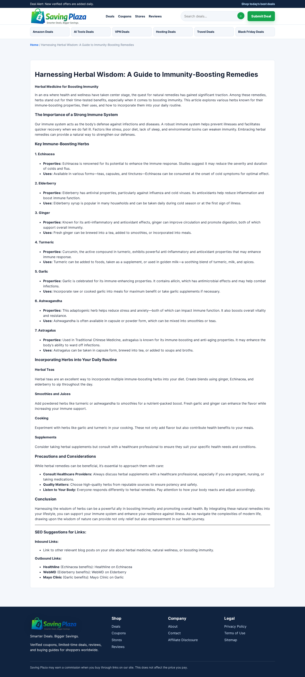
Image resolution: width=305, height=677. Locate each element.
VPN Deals (122, 31)
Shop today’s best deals (258, 4)
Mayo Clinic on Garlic (107, 577)
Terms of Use (234, 633)
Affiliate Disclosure (183, 640)
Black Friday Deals (251, 31)
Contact (174, 633)
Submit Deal (261, 16)
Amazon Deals (43, 31)
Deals (110, 16)
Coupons (124, 16)
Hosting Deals (166, 31)
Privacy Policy (235, 626)
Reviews (155, 16)
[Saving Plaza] (68, 624)
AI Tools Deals (84, 31)
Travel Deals (205, 31)
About (173, 626)
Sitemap (230, 640)
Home (34, 44)
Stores (140, 16)
